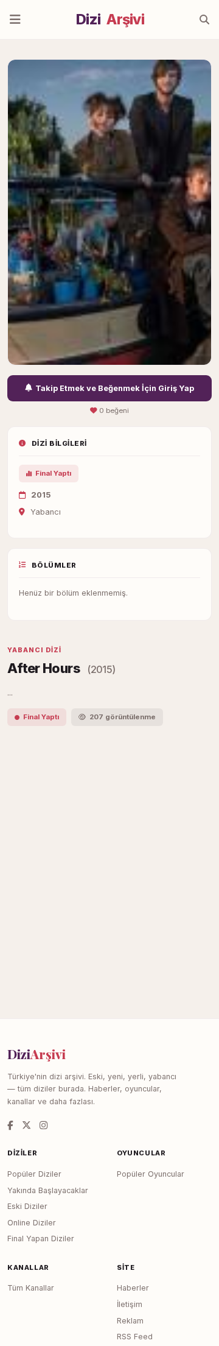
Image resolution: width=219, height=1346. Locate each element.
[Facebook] (10, 1125)
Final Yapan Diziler (40, 1238)
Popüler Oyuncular (150, 1174)
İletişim (129, 1304)
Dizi (110, 19)
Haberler (133, 1287)
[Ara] (204, 19)
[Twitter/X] (26, 1125)
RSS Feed (135, 1336)
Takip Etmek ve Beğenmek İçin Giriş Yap (114, 388)
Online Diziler (31, 1222)
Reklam (130, 1320)
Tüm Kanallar (30, 1287)
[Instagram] (43, 1125)
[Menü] (15, 19)
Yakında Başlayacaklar (47, 1190)
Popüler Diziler (34, 1174)
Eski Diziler (27, 1206)
